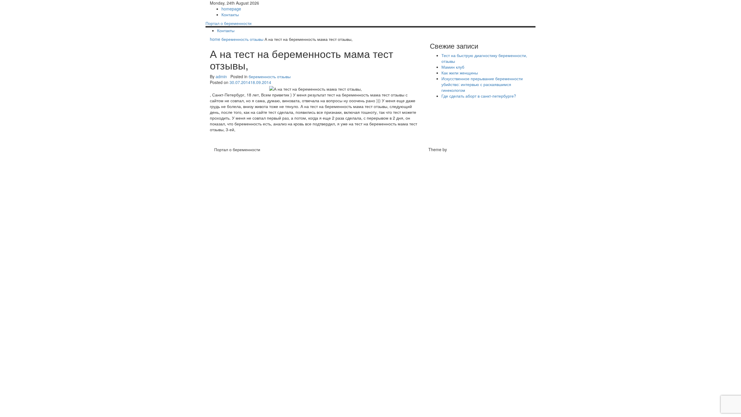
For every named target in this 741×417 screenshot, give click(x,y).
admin (221, 76)
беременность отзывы (242, 39)
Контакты (230, 14)
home (215, 39)
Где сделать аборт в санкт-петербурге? (478, 96)
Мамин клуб (452, 67)
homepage (231, 9)
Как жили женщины (459, 73)
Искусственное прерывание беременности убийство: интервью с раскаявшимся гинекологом (482, 84)
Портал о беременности (229, 23)
